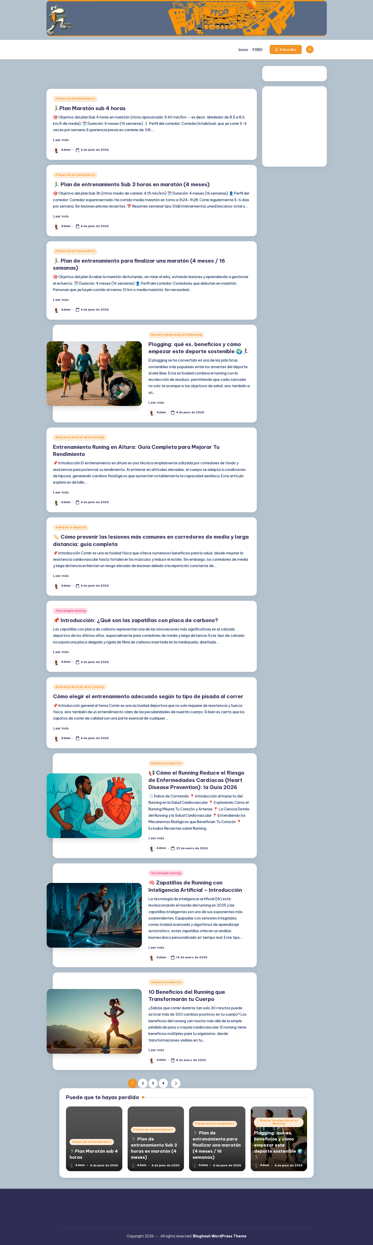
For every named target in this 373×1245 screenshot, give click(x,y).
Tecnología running (71, 610)
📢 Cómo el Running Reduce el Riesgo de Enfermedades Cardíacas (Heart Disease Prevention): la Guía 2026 (196, 780)
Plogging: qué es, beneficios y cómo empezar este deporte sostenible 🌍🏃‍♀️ (278, 1145)
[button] (286, 49)
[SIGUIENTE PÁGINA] (175, 1083)
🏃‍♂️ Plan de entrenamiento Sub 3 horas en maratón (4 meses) (131, 184)
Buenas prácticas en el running (80, 437)
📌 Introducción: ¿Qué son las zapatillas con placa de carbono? (135, 620)
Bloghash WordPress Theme (219, 1236)
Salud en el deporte (71, 527)
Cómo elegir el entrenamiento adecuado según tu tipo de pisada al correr (148, 696)
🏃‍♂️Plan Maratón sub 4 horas (89, 108)
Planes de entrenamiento (75, 98)
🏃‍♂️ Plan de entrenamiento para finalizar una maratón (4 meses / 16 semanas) (217, 1145)
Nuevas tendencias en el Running (176, 334)
